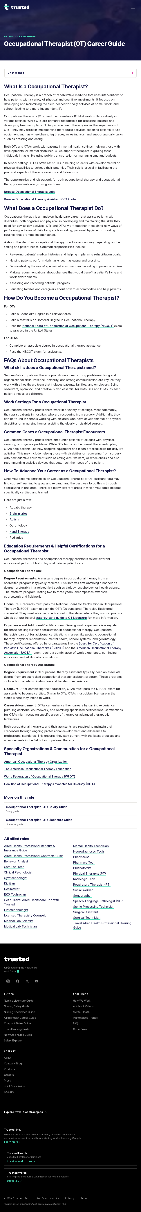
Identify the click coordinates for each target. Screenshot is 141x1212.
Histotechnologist (16, 910)
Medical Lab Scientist (18, 921)
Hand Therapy (19, 531)
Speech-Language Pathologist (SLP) (98, 901)
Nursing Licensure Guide (19, 1000)
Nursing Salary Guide (16, 1006)
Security (9, 1091)
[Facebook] (18, 981)
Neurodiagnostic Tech (88, 851)
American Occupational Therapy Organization (36, 761)
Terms (84, 1198)
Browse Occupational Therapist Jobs (29, 192)
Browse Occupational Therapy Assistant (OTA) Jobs (40, 199)
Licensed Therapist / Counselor (26, 915)
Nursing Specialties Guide (19, 1012)
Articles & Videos (83, 1006)
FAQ (75, 1023)
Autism (14, 519)
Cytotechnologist (15, 878)
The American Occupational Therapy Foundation (37, 769)
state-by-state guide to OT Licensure (61, 618)
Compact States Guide (17, 1023)
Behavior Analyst (16, 861)
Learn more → (12, 1141)
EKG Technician (15, 894)
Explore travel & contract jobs (23, 1111)
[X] (27, 981)
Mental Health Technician (91, 846)
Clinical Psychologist (18, 872)
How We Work (82, 1000)
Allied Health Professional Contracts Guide (33, 856)
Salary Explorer (13, 1040)
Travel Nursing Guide (17, 1029)
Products (9, 1069)
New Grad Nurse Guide (18, 1034)
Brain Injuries (18, 513)
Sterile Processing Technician (93, 906)
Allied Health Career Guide (20, 1017)
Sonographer (82, 895)
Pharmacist (81, 857)
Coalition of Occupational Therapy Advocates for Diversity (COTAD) (51, 784)
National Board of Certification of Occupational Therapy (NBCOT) (68, 326)
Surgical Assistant (85, 912)
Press (7, 1080)
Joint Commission (14, 1086)
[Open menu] (133, 7)
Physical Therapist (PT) (89, 873)
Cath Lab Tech (14, 867)
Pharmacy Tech (84, 862)
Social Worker (83, 890)
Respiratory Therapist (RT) (92, 884)
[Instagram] (8, 981)
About (7, 1057)
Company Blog (13, 1063)
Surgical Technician (86, 917)
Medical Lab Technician (20, 926)
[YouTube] (37, 981)
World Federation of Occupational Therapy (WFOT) (39, 776)
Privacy (69, 1198)
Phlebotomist (82, 868)
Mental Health (81, 1012)
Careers (9, 1074)
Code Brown (80, 1029)
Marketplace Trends (85, 1017)
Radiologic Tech (84, 879)
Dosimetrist (11, 889)
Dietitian (9, 883)
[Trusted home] (17, 7)
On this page (70, 73)
